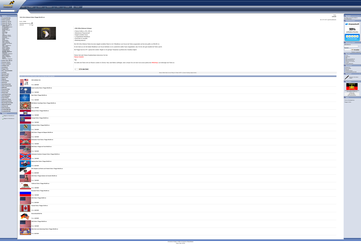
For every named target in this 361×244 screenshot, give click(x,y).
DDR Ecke (4, 87)
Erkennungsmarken (7, 101)
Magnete (4, 79)
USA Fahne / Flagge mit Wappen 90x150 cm (42, 132)
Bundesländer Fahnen (7, 26)
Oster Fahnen (5, 97)
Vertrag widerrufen (349, 63)
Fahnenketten (5, 80)
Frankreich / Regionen (7, 53)
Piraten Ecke (5, 92)
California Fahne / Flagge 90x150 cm (40, 183)
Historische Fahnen (6, 36)
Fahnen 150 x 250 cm (7, 60)
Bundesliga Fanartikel (7, 102)
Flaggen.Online (348, 102)
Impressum (347, 56)
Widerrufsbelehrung (349, 60)
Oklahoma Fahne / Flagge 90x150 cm (40, 125)
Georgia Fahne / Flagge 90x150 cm (39, 118)
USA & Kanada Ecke (7, 85)
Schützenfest (5, 40)
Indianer (4, 44)
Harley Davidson (6, 107)
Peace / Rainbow (6, 48)
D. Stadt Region (5, 27)
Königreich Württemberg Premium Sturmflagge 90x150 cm (352, 91)
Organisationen (5, 49)
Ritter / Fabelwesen (6, 45)
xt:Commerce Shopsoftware (187, 241)
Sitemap (347, 69)
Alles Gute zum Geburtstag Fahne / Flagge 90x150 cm (44, 229)
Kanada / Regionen (6, 56)
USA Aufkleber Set (36, 80)
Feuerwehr (4, 37)
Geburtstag (4, 32)
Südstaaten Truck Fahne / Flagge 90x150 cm (42, 139)
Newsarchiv (347, 67)
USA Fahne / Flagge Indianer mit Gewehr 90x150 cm (44, 175)
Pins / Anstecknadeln (7, 70)
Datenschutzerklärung (350, 59)
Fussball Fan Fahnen (7, 43)
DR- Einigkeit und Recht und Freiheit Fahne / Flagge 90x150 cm (47, 168)
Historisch (4, 82)
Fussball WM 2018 (6, 109)
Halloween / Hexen (6, 35)
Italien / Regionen (6, 55)
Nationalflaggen (6, 96)
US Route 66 (5, 106)
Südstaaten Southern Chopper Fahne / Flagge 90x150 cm (45, 154)
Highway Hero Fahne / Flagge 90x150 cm (41, 161)
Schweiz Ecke (5, 90)
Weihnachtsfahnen (6, 104)
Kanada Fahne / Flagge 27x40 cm (39, 205)
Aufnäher (4, 72)
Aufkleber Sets (5, 65)
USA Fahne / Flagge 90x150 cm (39, 221)
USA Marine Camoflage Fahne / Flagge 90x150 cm (43, 103)
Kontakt (347, 62)
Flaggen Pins (5, 69)
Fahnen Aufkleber (6, 63)
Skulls (3, 39)
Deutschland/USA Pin (36, 213)
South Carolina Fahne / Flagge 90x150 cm (41, 87)
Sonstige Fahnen (6, 50)
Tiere (3, 34)
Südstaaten (4, 52)
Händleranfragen (349, 70)
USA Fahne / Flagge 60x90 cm (38, 197)
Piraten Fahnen (5, 38)
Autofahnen (5, 67)
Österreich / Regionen (7, 58)
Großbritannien (5, 54)
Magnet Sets (5, 77)
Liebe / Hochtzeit (6, 42)
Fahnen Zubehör (6, 19)
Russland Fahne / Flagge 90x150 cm (40, 190)
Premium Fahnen (6, 62)
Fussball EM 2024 (6, 18)
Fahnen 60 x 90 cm (6, 23)
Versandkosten (332, 19)
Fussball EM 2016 (6, 111)
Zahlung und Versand (350, 61)
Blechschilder (5, 75)
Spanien (4, 57)
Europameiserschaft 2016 (350, 71)
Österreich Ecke (6, 89)
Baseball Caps (5, 74)
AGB (346, 57)
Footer (346, 55)
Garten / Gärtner (6, 47)
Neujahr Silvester (6, 30)
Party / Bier (4, 33)
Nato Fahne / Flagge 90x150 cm (39, 95)
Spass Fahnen (5, 41)
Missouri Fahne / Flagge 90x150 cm (40, 110)
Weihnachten (5, 29)
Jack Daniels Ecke (6, 94)
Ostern (3, 31)
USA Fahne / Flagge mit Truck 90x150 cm (41, 146)
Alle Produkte (348, 68)
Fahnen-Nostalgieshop (349, 100)
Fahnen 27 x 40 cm (6, 21)
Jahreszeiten (5, 46)
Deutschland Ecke (6, 84)
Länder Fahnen (5, 25)
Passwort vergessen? (356, 51)
